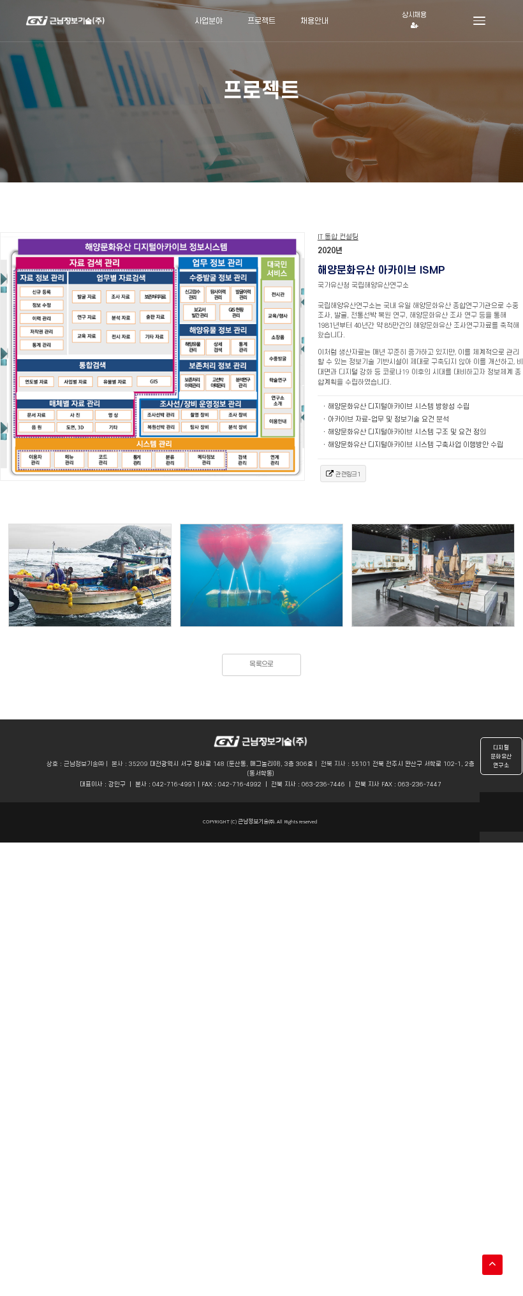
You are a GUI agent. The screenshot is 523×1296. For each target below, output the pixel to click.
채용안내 (314, 20)
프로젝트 (261, 20)
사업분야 (209, 20)
